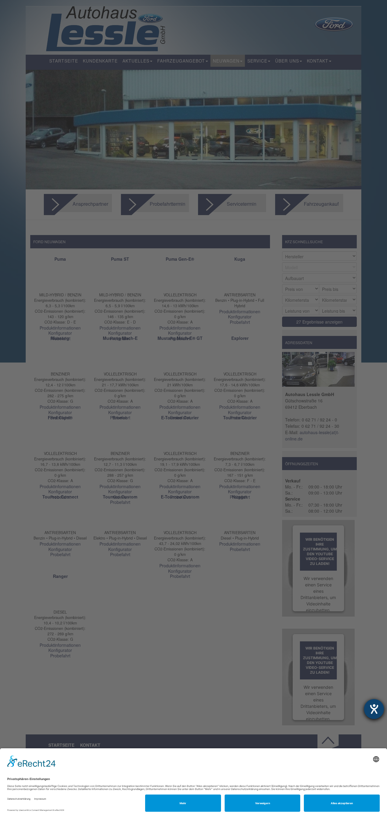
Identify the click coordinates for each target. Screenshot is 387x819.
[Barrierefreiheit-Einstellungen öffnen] (374, 709)
